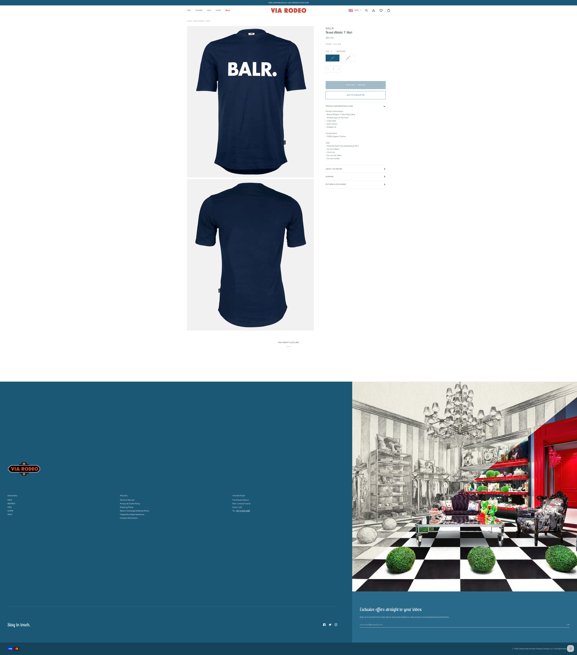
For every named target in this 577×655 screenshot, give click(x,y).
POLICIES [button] (123, 495)
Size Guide (341, 51)
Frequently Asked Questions (132, 514)
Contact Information (129, 518)
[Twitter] (330, 624)
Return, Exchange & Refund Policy (134, 511)
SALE (10, 514)
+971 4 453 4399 (243, 511)
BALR (330, 28)
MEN (10, 500)
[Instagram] (335, 624)
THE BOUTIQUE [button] (238, 495)
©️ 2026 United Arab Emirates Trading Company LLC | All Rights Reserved (540, 648)
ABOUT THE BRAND (334, 169)
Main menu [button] (12, 495)
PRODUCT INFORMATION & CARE (339, 106)
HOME (10, 511)
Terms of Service (127, 500)
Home (189, 21)
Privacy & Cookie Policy (130, 503)
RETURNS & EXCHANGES (336, 184)
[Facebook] (324, 624)
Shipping (329, 176)
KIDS (10, 507)
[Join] (565, 624)
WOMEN (11, 503)
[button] (190, 10)
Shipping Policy (126, 507)
